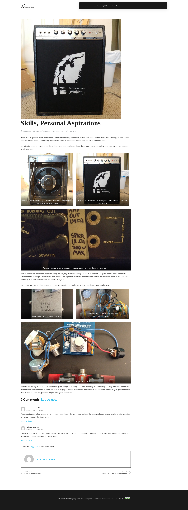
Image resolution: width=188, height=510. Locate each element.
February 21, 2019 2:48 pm (34, 410)
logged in (34, 447)
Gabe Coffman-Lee (42, 131)
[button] (121, 5)
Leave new (49, 399)
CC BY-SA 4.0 (119, 498)
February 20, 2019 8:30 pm (34, 430)
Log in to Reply (26, 421)
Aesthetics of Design (66, 498)
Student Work (59, 131)
